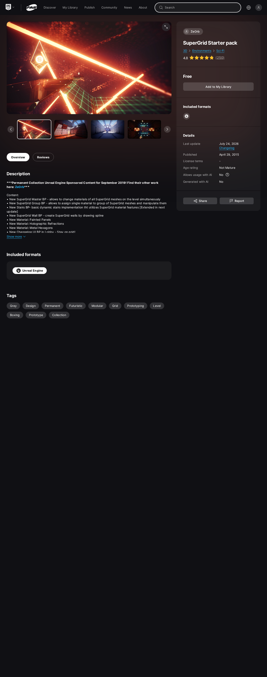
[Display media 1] (71, 129)
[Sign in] (258, 7)
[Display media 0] (34, 129)
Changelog (227, 148)
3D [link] (185, 50)
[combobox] (201, 7)
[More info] (227, 174)
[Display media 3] (144, 129)
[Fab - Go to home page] (31, 7)
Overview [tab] (18, 157)
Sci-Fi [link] (220, 50)
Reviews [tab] (43, 157)
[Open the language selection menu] (248, 7)
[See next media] (167, 129)
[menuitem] (49, 7)
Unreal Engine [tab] (32, 270)
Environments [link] (201, 50)
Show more (14, 236)
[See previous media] (11, 129)
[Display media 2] (107, 129)
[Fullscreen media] (166, 27)
